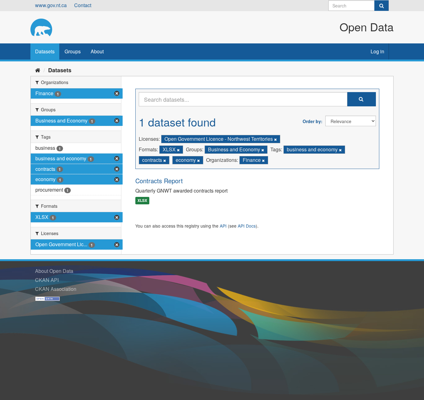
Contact (82, 5)
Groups (73, 51)
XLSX (142, 200)
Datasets (45, 51)
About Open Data (54, 270)
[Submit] (381, 5)
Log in (377, 51)
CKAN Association (55, 288)
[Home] (37, 70)
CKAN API (47, 279)
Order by (312, 121)
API (223, 226)
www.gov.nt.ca (51, 5)
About (97, 51)
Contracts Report (159, 180)
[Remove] (275, 139)
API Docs (247, 226)
